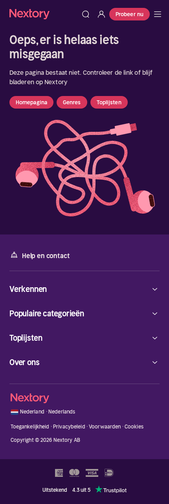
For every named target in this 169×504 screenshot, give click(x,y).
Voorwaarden (105, 426)
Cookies (134, 426)
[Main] (157, 14)
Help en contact (46, 255)
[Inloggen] (101, 14)
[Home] (43, 14)
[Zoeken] (86, 14)
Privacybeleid (69, 426)
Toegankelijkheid (30, 426)
